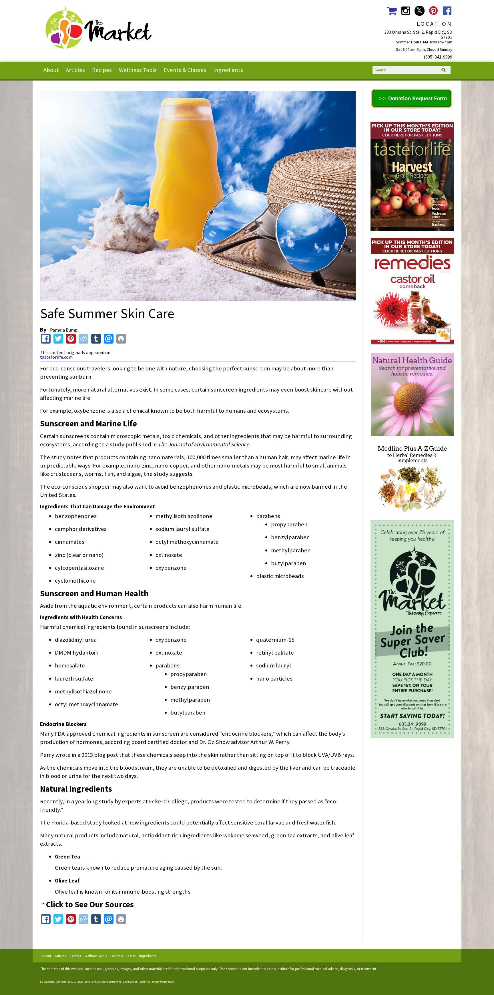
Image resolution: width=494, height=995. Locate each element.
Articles (75, 70)
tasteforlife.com (56, 357)
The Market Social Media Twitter (420, 11)
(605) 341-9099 (438, 57)
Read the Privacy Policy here (156, 982)
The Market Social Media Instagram (406, 11)
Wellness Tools (138, 70)
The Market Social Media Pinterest (433, 11)
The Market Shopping (392, 11)
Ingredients (228, 70)
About (51, 70)
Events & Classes (185, 70)
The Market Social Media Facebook (447, 11)
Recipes (102, 70)
